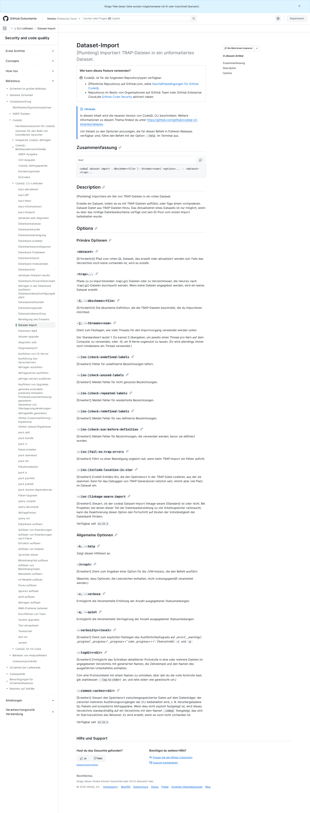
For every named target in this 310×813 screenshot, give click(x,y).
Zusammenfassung (97, 147)
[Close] (300, 6)
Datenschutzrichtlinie (87, 764)
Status (155, 786)
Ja (85, 758)
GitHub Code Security (117, 97)
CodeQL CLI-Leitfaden (19, 28)
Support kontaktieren (165, 762)
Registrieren (297, 18)
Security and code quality (27, 38)
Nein (99, 758)
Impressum (109, 786)
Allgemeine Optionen (95, 535)
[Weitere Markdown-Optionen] (257, 48)
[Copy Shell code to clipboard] (200, 160)
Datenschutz (140, 786)
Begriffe (125, 786)
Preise (165, 786)
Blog (208, 786)
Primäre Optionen (92, 240)
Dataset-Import (46, 28)
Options (85, 228)
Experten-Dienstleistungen (187, 786)
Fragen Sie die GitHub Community (172, 757)
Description (89, 187)
